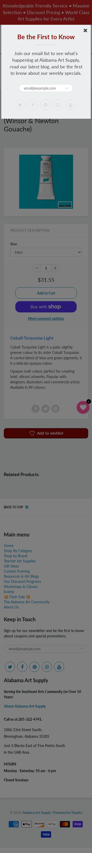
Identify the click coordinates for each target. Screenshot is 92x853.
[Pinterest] (45, 105)
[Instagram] (58, 105)
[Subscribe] (66, 88)
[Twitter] (20, 105)
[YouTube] (70, 105)
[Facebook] (33, 105)
